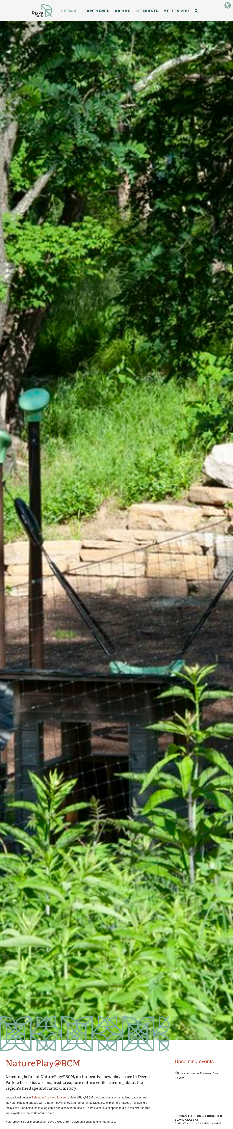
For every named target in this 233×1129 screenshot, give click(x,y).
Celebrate (147, 10)
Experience (96, 10)
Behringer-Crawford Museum (50, 1097)
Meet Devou (176, 10)
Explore (70, 10)
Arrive (122, 10)
